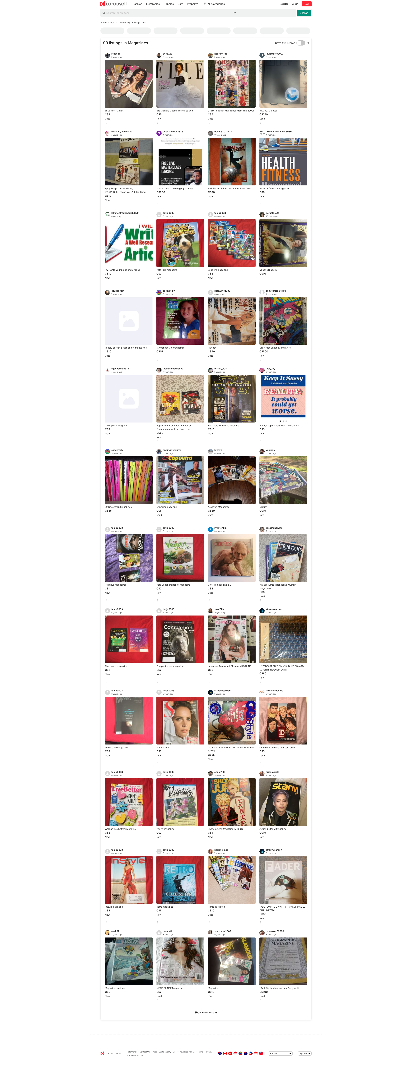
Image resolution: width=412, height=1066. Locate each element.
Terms (200, 1052)
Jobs (175, 1052)
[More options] (106, 122)
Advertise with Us (187, 1052)
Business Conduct (135, 1055)
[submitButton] (304, 13)
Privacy (208, 1052)
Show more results (206, 1012)
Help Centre (132, 1052)
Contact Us (145, 1052)
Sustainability (165, 1052)
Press (154, 1052)
